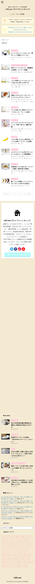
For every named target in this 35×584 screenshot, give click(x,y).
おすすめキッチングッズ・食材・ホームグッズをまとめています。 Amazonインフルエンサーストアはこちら (20, 30)
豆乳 (19, 86)
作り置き (4, 555)
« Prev (6, 194)
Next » (29, 194)
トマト (10, 551)
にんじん (4, 544)
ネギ (21, 551)
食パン (13, 566)
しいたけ (13, 540)
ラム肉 (23, 101)
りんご (27, 99)
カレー (17, 544)
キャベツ (24, 544)
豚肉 (3, 566)
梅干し (30, 555)
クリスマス (27, 156)
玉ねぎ (31, 101)
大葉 (25, 555)
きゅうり (29, 536)
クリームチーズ (28, 129)
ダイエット (29, 57)
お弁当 (11, 536)
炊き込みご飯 (15, 558)
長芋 (31, 72)
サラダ (15, 547)
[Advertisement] (17, 335)
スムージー (23, 57)
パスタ (26, 551)
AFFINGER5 (25, 581)
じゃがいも (21, 540)
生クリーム (28, 158)
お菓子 (22, 129)
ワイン (27, 101)
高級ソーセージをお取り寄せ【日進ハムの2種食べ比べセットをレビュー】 (22, 468)
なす (27, 540)
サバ (3, 547)
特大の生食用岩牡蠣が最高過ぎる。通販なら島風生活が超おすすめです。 (22, 425)
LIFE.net (17, 578)
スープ (21, 547)
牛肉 (28, 558)
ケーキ (30, 544)
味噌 (15, 555)
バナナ (12, 59)
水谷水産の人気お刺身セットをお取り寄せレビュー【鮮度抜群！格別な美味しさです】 (22, 482)
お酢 (23, 536)
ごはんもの (22, 99)
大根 (20, 555)
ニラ (16, 551)
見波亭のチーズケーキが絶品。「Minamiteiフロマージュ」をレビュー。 (22, 439)
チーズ (4, 551)
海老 (3, 558)
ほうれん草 (23, 84)
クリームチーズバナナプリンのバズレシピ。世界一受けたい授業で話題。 (22, 125)
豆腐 (24, 562)
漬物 (8, 558)
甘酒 (16, 86)
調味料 (18, 562)
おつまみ (4, 536)
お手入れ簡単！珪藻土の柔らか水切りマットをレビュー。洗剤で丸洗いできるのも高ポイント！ (22, 453)
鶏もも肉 (20, 566)
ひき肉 (11, 544)
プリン (16, 131)
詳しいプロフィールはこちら (17, 254)
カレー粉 (15, 101)
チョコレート (16, 158)
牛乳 (28, 72)
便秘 (25, 72)
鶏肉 (26, 566)
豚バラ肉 (30, 562)
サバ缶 (9, 547)
